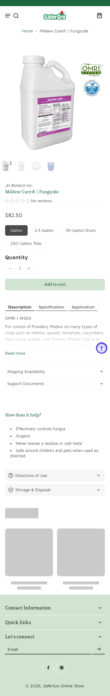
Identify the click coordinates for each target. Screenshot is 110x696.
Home (27, 30)
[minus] (10, 268)
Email (13, 648)
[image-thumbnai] (6, 166)
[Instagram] (61, 667)
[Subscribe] (99, 649)
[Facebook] (48, 667)
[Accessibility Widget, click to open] (101, 348)
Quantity (16, 257)
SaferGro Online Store (63, 685)
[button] (17, 200)
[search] (15, 15)
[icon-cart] (99, 15)
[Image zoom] (55, 103)
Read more (15, 353)
